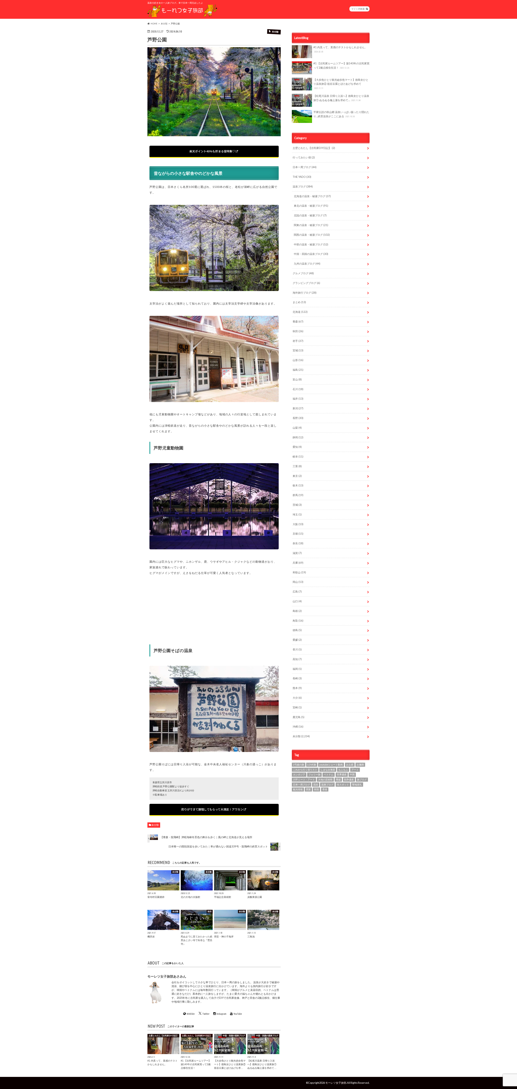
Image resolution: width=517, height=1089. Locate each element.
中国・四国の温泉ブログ (311, 253)
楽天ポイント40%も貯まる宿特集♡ (212, 151)
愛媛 (297, 639)
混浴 (315, 784)
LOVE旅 (311, 764)
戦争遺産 (349, 779)
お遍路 (360, 764)
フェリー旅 (314, 774)
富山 (297, 379)
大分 (297, 697)
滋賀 (297, 553)
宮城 (298, 350)
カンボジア (299, 774)
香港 (324, 789)
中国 (352, 774)
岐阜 (298, 456)
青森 (298, 321)
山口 (297, 601)
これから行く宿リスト (305, 769)
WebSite (191, 1013)
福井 (298, 398)
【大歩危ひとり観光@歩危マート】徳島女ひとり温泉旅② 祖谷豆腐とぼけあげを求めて (340, 84)
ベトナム (328, 774)
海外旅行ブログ (304, 292)
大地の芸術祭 (325, 779)
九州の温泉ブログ (307, 263)
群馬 (298, 495)
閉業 (308, 789)
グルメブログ (303, 273)
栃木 (298, 485)
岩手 (298, 340)
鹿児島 (298, 717)
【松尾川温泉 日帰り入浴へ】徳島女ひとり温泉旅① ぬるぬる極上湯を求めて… (341, 98)
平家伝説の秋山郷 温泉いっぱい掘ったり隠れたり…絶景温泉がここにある (341, 114)
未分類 (155, 824)
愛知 (297, 446)
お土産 (349, 764)
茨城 (297, 504)
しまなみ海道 (327, 769)
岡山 (298, 581)
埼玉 (297, 514)
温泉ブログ (303, 186)
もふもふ (343, 769)
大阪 (298, 524)
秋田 (298, 331)
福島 (298, 369)
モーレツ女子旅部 (335, 1082)
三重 (297, 466)
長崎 (297, 678)
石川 (298, 389)
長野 (298, 418)
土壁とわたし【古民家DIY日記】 (314, 148)
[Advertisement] (214, 608)
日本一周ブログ (304, 167)
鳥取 (298, 620)
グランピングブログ (306, 283)
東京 (297, 475)
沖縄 (298, 726)
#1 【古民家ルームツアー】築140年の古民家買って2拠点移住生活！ (341, 65)
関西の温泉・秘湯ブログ (312, 234)
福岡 (297, 668)
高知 (297, 659)
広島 (297, 591)
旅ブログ (362, 779)
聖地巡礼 (357, 784)
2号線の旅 (298, 764)
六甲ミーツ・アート (304, 779)
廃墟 (338, 779)
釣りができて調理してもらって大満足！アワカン (212, 809)
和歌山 (299, 572)
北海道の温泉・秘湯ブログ (312, 196)
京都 (298, 533)
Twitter (205, 1013)
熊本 (297, 688)
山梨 (297, 427)
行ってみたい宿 (304, 157)
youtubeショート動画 (331, 764)
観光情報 (298, 789)
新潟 (298, 408)
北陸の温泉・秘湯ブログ (310, 215)
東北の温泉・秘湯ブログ (311, 205)
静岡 (298, 437)
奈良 (298, 543)
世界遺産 (342, 774)
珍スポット (343, 784)
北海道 (300, 311)
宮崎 (297, 707)
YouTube (238, 1013)
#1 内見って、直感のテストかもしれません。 (340, 49)
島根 (297, 611)
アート (355, 769)
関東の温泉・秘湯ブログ (311, 225)
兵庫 (298, 562)
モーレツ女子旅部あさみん (166, 976)
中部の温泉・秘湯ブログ (311, 244)
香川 (297, 649)
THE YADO (302, 176)
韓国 (316, 789)
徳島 (297, 630)
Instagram (221, 1013)
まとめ (299, 302)
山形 (298, 360)
